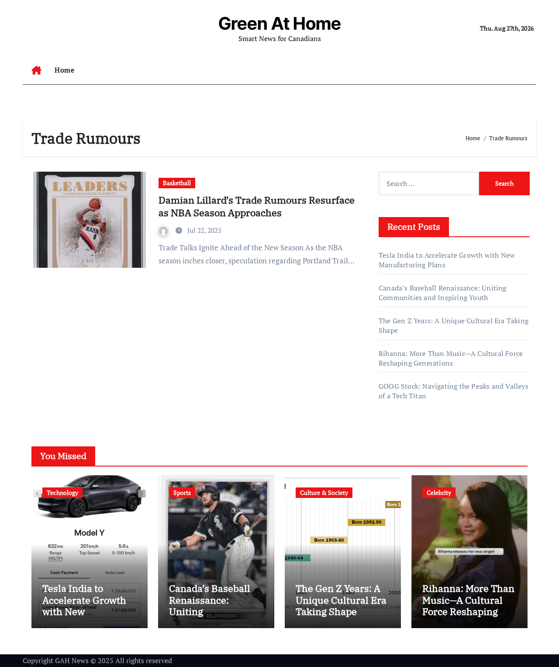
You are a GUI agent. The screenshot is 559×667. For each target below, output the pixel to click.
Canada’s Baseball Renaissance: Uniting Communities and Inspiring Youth (443, 292)
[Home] (36, 70)
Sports (182, 492)
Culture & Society (324, 492)
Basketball (177, 183)
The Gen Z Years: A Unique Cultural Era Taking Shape (341, 600)
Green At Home (279, 23)
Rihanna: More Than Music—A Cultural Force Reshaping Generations (451, 358)
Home (64, 70)
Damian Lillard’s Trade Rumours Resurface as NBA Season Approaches (257, 206)
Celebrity (439, 492)
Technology (62, 492)
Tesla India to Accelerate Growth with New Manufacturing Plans (84, 611)
